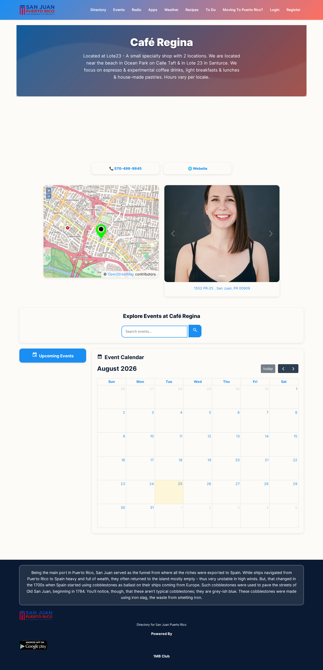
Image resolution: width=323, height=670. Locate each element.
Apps (152, 9)
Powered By (161, 633)
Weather (171, 9)
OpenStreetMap (121, 274)
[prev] (283, 368)
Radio (136, 9)
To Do (211, 9)
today (268, 368)
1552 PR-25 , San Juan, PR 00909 (222, 288)
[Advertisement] (161, 129)
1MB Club (161, 656)
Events (119, 9)
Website (200, 168)
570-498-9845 (128, 168)
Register (293, 9)
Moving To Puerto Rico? (243, 9)
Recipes (192, 9)
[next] (293, 368)
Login (274, 9)
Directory (98, 9)
